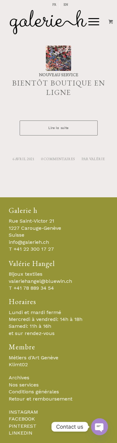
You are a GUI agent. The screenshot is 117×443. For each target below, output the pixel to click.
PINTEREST (23, 426)
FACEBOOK (22, 419)
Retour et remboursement (40, 399)
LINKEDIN (20, 433)
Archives (19, 378)
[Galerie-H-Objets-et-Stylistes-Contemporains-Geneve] (48, 21)
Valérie (97, 158)
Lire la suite (58, 128)
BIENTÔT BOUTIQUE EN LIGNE (58, 87)
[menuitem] (54, 4)
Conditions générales (34, 392)
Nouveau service (58, 74)
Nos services (24, 385)
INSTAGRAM (23, 412)
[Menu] (69, 21)
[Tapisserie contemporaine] (58, 58)
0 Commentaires (58, 158)
